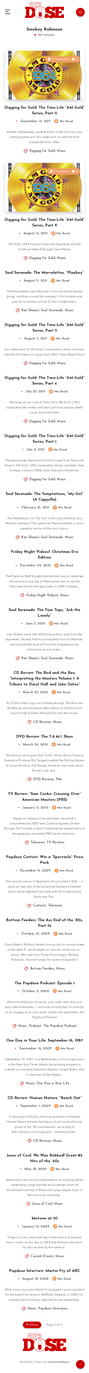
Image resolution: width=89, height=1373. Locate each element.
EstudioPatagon (59, 1362)
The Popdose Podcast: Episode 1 (45, 983)
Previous (32, 1324)
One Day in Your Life (53, 1083)
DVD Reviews (43, 779)
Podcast (35, 1026)
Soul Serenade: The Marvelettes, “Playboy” (44, 273)
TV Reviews (55, 842)
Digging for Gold (42, 151)
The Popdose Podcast (60, 1026)
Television (38, 842)
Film (59, 779)
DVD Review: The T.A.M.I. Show (44, 737)
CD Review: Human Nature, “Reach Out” (45, 1098)
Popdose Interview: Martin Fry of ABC (44, 1271)
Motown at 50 (45, 1219)
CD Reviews (42, 722)
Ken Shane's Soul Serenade (42, 310)
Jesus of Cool (42, 1204)
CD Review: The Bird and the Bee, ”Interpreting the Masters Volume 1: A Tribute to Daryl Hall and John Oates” (44, 678)
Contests (39, 905)
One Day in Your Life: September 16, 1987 (44, 1041)
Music (61, 151)
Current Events (42, 1256)
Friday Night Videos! (42, 595)
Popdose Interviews (53, 1308)
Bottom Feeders (42, 968)
